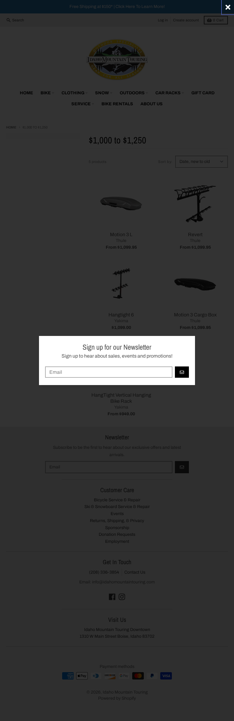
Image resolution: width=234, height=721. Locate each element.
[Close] (228, 7)
